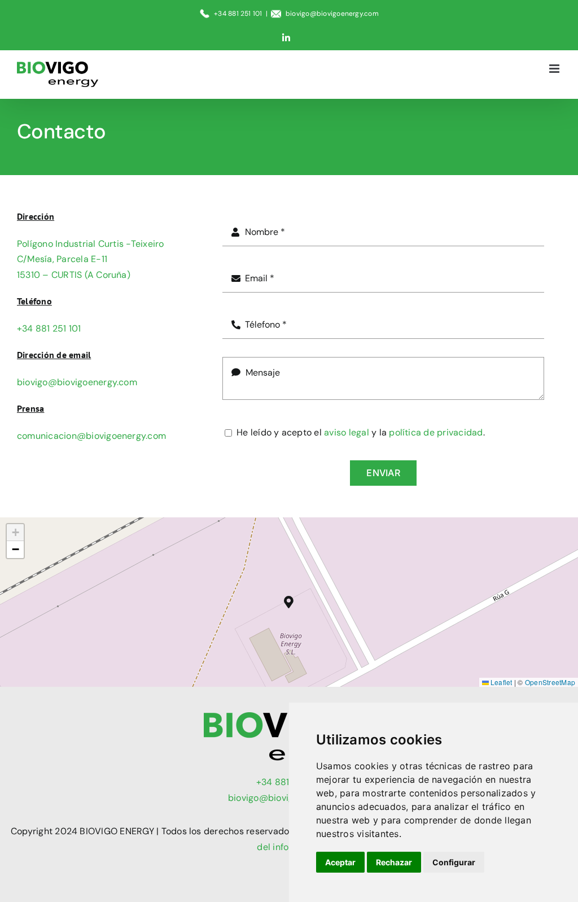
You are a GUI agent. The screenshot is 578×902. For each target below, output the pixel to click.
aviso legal (346, 432)
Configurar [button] (453, 862)
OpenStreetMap (550, 682)
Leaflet (501, 682)
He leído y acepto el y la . (361, 432)
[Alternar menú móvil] (555, 69)
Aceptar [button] (340, 862)
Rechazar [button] (394, 862)
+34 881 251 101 (49, 328)
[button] (289, 602)
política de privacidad (436, 432)
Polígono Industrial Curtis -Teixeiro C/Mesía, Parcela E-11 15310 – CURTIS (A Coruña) (90, 259)
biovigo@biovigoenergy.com (332, 13)
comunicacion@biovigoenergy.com (91, 436)
